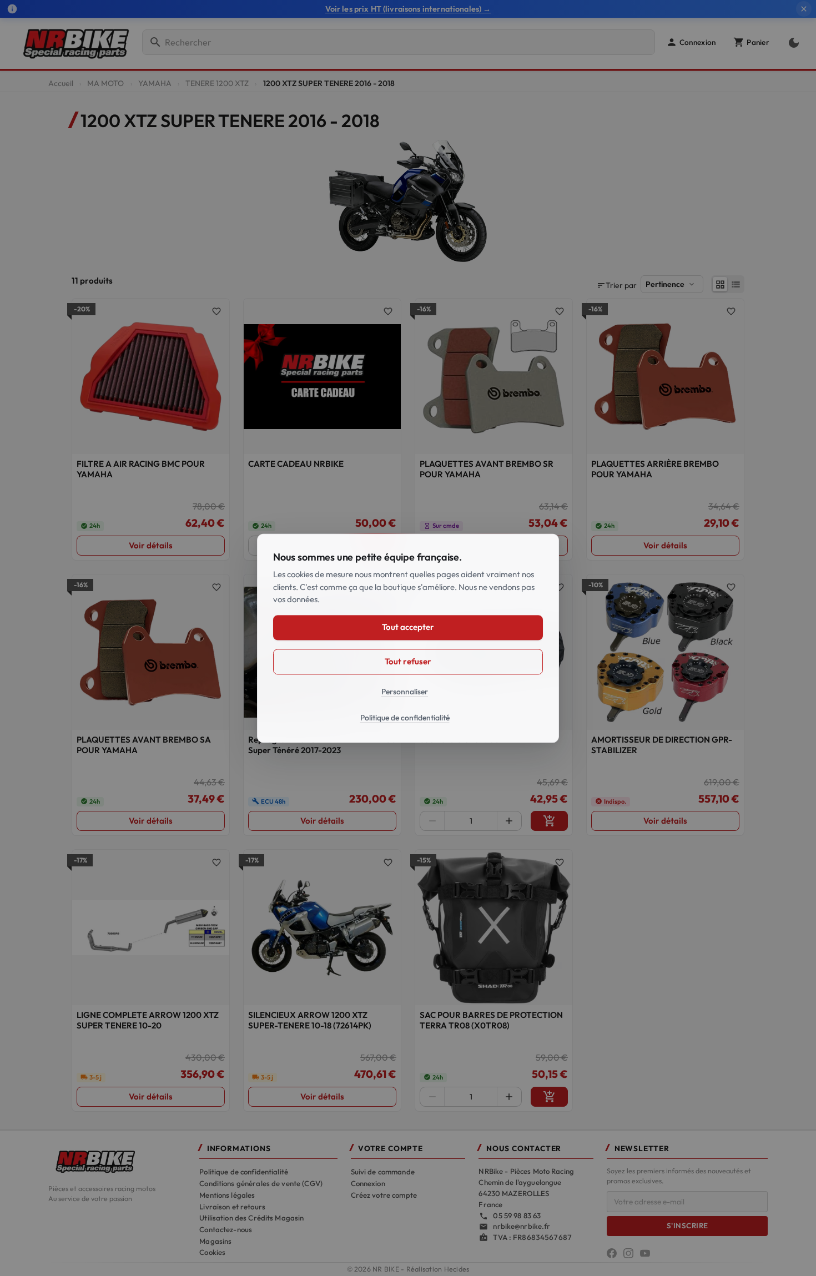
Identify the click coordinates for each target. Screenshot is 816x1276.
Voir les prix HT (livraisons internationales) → (408, 9)
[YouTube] (645, 1253)
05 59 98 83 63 (517, 1215)
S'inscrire (687, 1225)
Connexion (368, 1183)
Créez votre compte (384, 1195)
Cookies (212, 1252)
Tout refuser (408, 661)
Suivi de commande (383, 1171)
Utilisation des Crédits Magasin (251, 1217)
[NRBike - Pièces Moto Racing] (117, 1160)
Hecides (457, 1269)
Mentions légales (227, 1195)
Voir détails (151, 545)
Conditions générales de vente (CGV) (261, 1183)
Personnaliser (404, 692)
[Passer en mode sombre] (791, 42)
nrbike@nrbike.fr (521, 1226)
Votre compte (390, 1148)
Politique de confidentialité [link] (405, 718)
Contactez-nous (225, 1229)
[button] (690, 42)
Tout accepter (408, 627)
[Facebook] (612, 1253)
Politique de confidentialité (243, 1171)
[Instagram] (628, 1253)
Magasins (215, 1241)
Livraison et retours (232, 1206)
